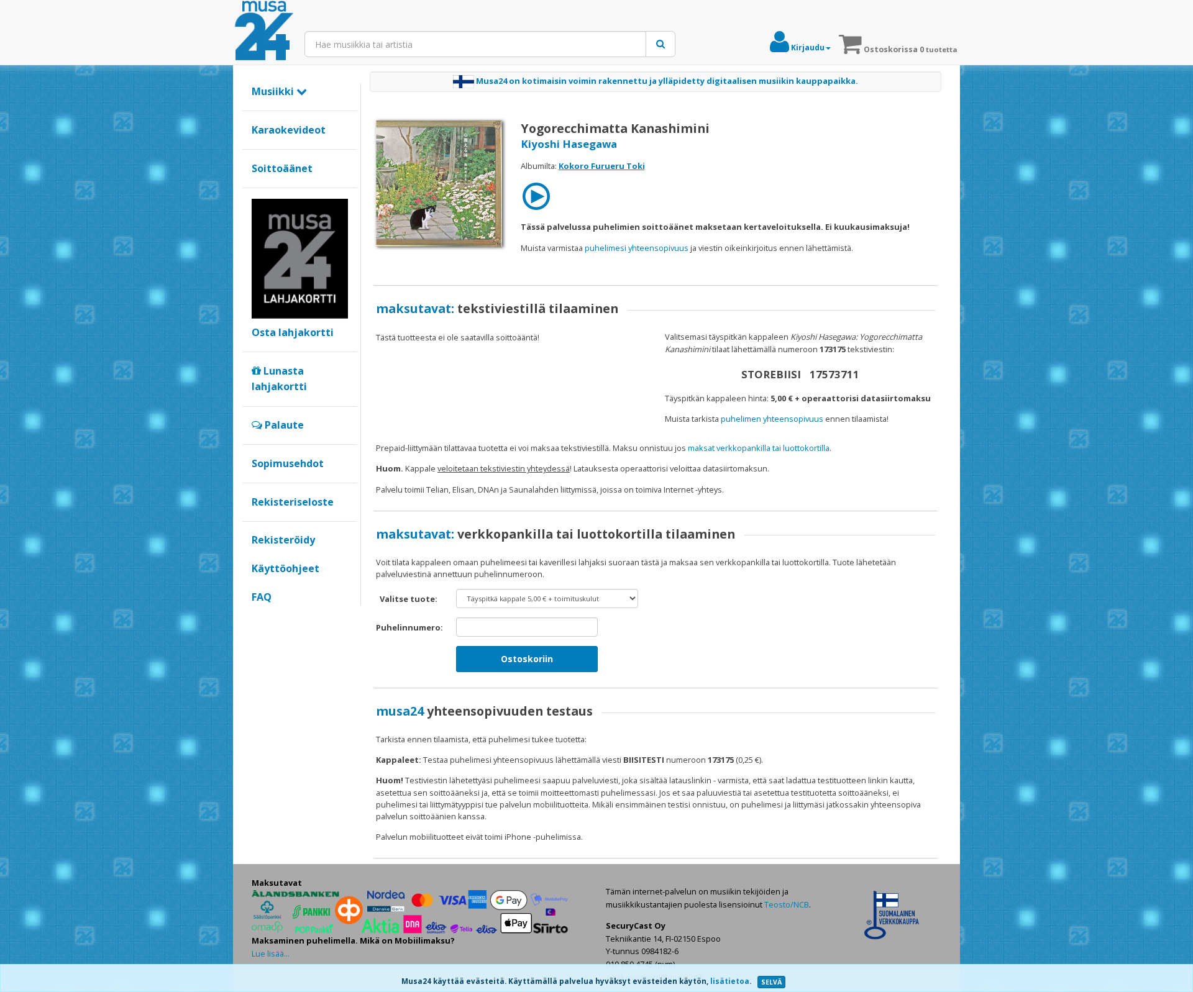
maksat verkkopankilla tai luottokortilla (759, 447)
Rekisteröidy (283, 540)
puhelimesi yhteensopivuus (636, 247)
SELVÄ (771, 982)
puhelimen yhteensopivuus (772, 418)
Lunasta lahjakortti (279, 379)
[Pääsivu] (264, 31)
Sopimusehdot (288, 463)
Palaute (283, 425)
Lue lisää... (271, 953)
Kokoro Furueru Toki (602, 165)
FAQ (262, 597)
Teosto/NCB (786, 904)
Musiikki (274, 91)
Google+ (258, 618)
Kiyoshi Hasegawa (569, 144)
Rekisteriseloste (293, 502)
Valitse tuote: (408, 598)
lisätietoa (729, 981)
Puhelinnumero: (409, 627)
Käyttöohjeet (285, 568)
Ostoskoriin (527, 659)
